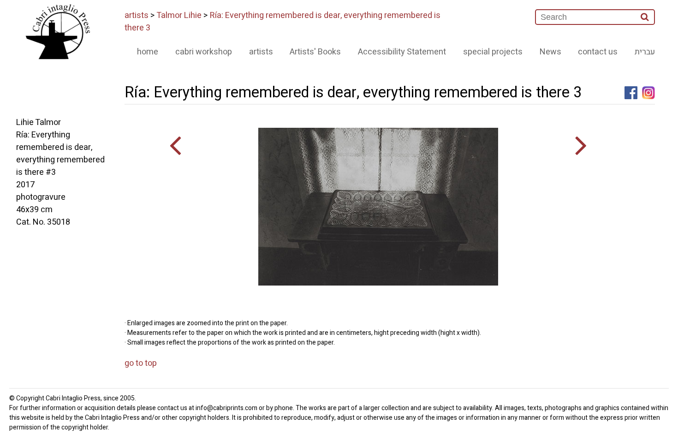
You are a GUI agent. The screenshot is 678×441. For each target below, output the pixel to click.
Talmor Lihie (179, 15)
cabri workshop (203, 52)
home (147, 52)
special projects (493, 52)
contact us (598, 52)
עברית (645, 52)
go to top (141, 363)
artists (137, 15)
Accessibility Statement (402, 52)
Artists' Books (315, 52)
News (550, 52)
